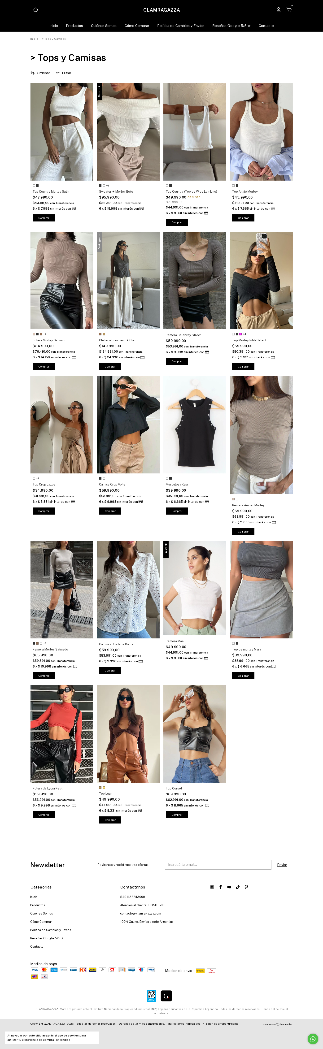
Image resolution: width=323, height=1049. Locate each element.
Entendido (63, 1039)
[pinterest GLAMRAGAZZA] (246, 887)
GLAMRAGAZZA (161, 10)
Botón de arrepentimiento (222, 1023)
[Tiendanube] (278, 1024)
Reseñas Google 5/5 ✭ (231, 26)
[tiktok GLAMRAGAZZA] (238, 887)
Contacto (266, 26)
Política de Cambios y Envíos (180, 26)
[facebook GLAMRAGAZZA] (220, 887)
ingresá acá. (193, 1023)
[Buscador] (35, 10)
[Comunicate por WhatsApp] (313, 1039)
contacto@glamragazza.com (140, 913)
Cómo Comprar (137, 26)
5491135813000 (132, 897)
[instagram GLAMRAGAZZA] (212, 887)
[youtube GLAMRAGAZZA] (229, 887)
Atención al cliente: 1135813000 (143, 905)
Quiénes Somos (104, 26)
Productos (74, 26)
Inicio (53, 26)
